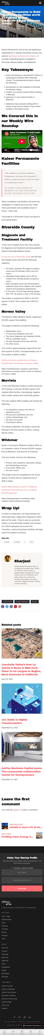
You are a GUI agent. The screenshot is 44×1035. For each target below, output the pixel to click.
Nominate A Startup (9, 995)
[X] (7, 606)
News (34, 602)
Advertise (5, 954)
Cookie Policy (11, 1025)
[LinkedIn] (11, 606)
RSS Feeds (5, 973)
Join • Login (6, 916)
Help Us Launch (7, 986)
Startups (5, 926)
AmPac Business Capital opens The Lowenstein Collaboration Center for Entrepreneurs (22, 771)
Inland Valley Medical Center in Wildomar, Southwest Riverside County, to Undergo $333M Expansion (19, 490)
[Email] (19, 606)
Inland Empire (22, 602)
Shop (3, 922)
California (7, 602)
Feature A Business (8, 989)
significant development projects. (22, 56)
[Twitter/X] (19, 1017)
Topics (4, 970)
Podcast (4, 935)
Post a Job (5, 1005)
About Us (5, 948)
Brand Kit (5, 957)
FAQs (3, 964)
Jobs (3, 938)
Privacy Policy (22, 1021)
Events (4, 932)
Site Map (5, 977)
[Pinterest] (15, 606)
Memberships (6, 919)
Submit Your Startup (9, 992)
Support (4, 1008)
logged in (17, 810)
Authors (4, 951)
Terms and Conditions (10, 1021)
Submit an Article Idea (9, 999)
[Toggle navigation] (40, 3)
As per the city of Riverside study (16, 257)
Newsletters (6, 967)
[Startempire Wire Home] (5, 3)
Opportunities (6, 1002)
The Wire (5, 929)
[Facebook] (2, 606)
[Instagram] (24, 1017)
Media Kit (5, 961)
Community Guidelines (33, 1021)
